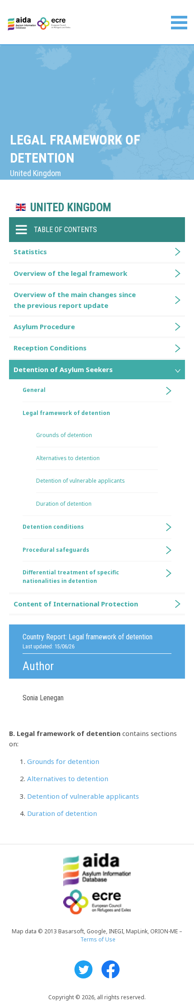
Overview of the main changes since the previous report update (75, 299)
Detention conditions (53, 527)
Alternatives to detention (67, 778)
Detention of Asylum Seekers (63, 369)
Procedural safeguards (56, 550)
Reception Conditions (50, 347)
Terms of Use (97, 939)
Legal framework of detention (66, 413)
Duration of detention (62, 813)
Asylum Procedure (44, 326)
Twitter (83, 969)
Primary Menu (179, 22)
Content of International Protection (76, 603)
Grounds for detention (63, 761)
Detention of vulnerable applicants (83, 796)
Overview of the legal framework (70, 273)
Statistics (30, 251)
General (34, 390)
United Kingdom (70, 207)
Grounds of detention (64, 435)
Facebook (111, 969)
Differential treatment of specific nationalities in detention (71, 576)
